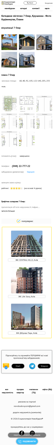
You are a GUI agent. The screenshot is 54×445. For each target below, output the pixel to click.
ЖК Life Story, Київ (26, 296)
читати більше (8, 211)
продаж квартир (20, 391)
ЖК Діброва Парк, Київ (26, 333)
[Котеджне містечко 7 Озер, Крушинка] (9, 42)
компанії (36, 8)
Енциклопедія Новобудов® (30, 418)
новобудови (10, 8)
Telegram (44, 366)
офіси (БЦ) (47, 389)
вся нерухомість (7, 391)
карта (47, 8)
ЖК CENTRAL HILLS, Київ (27, 260)
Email (18, 366)
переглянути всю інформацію (27, 435)
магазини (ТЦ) (33, 391)
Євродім (30, 172)
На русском (49, 3)
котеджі (23, 8)
